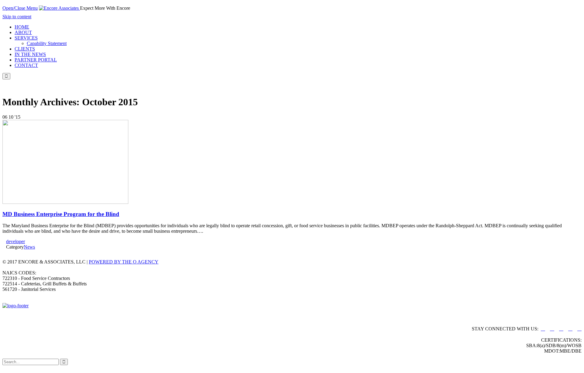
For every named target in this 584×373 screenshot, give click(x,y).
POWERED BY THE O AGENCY (123, 261)
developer (15, 241)
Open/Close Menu (20, 8)
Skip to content (16, 16)
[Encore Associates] (59, 8)
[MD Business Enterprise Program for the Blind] (65, 202)
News (29, 246)
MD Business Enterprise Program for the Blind (60, 214)
